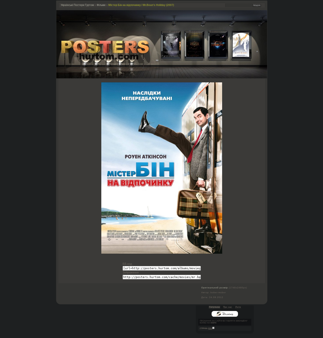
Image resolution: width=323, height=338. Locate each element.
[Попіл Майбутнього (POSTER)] (214, 56)
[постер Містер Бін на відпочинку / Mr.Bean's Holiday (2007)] (161, 252)
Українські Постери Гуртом (77, 5)
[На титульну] (161, 77)
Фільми (101, 5)
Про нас (227, 307)
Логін (238, 307)
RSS (210, 328)
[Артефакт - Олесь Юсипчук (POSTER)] (237, 56)
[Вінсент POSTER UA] (167, 56)
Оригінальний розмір (214, 287)
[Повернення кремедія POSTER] (191, 56)
